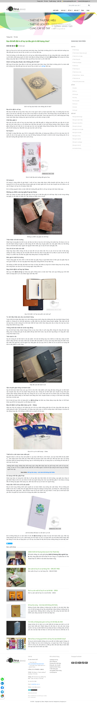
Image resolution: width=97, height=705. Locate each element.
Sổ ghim (75, 88)
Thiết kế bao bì (76, 68)
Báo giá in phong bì (77, 126)
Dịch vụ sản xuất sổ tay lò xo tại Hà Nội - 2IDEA (43, 590)
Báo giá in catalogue (77, 142)
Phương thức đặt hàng (55, 663)
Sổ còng (75, 97)
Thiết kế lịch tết (76, 78)
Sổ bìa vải (75, 103)
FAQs (88, 10)
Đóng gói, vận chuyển (55, 665)
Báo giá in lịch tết (77, 145)
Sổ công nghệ (76, 100)
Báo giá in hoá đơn (77, 132)
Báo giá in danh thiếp (77, 119)
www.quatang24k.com (69, 1)
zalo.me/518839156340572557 (36, 663)
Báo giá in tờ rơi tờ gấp (78, 129)
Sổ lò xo (75, 91)
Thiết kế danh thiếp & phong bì (80, 53)
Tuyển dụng (52, 1)
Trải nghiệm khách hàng (56, 670)
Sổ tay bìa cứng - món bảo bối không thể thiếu (41, 472)
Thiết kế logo (76, 49)
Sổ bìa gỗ (75, 110)
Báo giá (76, 10)
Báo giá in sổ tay (76, 135)
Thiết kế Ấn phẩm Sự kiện (78, 81)
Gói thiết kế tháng (77, 148)
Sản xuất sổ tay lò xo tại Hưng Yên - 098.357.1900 (44, 569)
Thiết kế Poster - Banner (78, 75)
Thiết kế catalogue (77, 62)
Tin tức (46, 1)
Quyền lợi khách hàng (55, 667)
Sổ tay (69, 10)
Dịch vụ (63, 10)
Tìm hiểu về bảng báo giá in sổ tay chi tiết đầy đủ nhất (45, 622)
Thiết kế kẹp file (76, 59)
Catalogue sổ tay (54, 659)
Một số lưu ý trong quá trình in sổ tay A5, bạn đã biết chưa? (47, 639)
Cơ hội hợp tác (53, 672)
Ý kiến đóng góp (54, 668)
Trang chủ (40, 1)
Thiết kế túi (75, 65)
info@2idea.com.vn (35, 684)
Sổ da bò (75, 107)
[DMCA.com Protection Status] (32, 690)
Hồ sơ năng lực (53, 661)
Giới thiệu (55, 10)
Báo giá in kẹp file (77, 138)
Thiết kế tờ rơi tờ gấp (77, 56)
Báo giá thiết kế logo (77, 116)
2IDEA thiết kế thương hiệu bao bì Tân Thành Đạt (43, 552)
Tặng (82, 10)
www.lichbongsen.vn (84, 1)
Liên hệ (59, 1)
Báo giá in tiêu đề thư (77, 123)
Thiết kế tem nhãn (77, 72)
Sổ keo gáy (75, 94)
